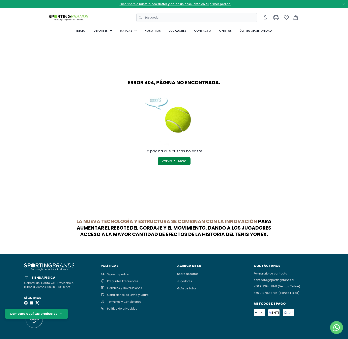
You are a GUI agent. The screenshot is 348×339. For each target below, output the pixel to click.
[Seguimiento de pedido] (276, 17)
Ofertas (225, 31)
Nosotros (153, 31)
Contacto (202, 31)
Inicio (80, 31)
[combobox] (196, 17)
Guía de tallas (187, 288)
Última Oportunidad (256, 31)
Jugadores (177, 31)
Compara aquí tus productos (33, 314)
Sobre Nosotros (187, 274)
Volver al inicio (174, 161)
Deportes (100, 31)
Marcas (126, 31)
